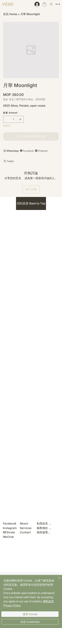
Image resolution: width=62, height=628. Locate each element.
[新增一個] (20, 119)
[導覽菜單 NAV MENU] (58, 4)
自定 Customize (30, 622)
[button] (44, 4)
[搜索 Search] (51, 4)
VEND (8, 4)
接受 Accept (30, 614)
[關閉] (57, 580)
